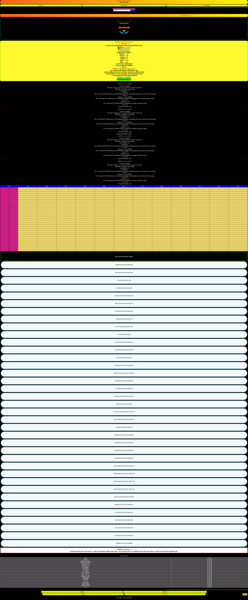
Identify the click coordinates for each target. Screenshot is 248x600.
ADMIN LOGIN (164, 594)
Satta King (82, 591)
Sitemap (83, 594)
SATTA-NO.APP (124, 2)
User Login (207, 5)
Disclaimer (165, 591)
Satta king (41, 5)
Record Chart (124, 5)
